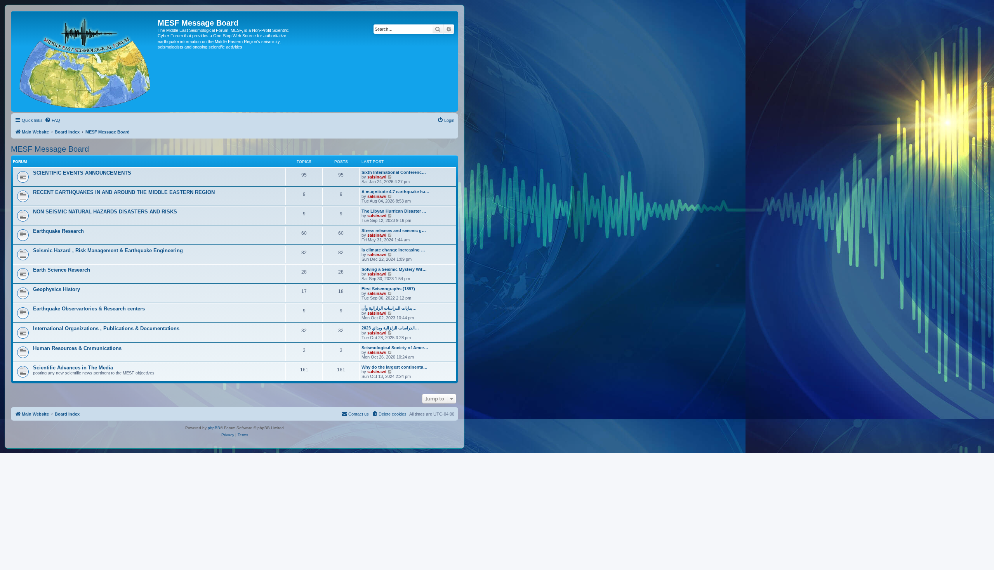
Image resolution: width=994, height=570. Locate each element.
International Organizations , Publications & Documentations (106, 328)
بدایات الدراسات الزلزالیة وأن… (389, 308)
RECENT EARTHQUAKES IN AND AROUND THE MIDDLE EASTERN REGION (124, 192)
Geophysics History (56, 289)
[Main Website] (85, 61)
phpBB (214, 428)
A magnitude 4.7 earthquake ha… (395, 191)
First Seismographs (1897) (388, 288)
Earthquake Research (58, 231)
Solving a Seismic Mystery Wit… (394, 269)
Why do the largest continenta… (394, 367)
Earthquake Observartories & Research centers (89, 309)
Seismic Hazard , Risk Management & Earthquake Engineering (108, 250)
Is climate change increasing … (393, 250)
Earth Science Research (61, 270)
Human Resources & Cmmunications (77, 348)
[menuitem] (52, 120)
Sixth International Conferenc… (393, 172)
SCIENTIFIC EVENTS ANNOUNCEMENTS (82, 173)
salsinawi (376, 177)
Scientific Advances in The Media (73, 368)
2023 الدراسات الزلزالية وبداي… (390, 328)
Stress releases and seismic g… (393, 230)
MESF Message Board (50, 149)
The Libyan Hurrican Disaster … (393, 211)
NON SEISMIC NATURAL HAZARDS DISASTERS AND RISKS (105, 212)
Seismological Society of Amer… (394, 347)
